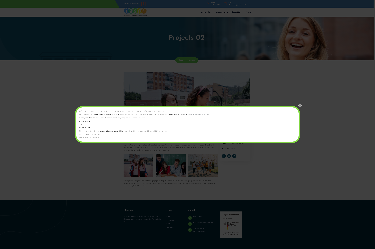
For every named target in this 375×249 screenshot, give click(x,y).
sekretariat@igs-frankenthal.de (198, 114)
